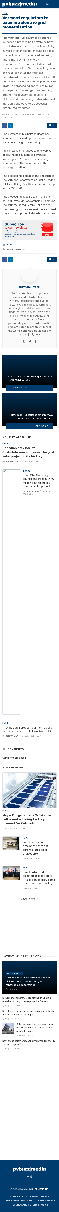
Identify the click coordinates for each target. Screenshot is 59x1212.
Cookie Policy (19, 1196)
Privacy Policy (39, 1196)
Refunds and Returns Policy (29, 1205)
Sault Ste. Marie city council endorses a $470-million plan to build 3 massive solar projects (39, 480)
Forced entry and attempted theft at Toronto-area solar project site (35, 847)
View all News (28, 898)
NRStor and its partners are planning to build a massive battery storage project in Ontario (26, 1000)
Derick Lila (11, 461)
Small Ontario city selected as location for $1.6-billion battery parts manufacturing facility (39, 877)
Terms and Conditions (18, 1200)
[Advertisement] (27, 927)
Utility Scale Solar (17, 250)
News (5, 13)
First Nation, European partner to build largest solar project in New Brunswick (27, 729)
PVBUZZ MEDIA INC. (39, 1189)
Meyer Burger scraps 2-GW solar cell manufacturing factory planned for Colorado (26, 819)
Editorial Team (32, 114)
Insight (6, 443)
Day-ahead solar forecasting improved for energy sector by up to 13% (28, 1043)
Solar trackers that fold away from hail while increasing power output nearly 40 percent (35, 1028)
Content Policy (45, 1200)
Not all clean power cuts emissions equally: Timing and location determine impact (28, 1013)
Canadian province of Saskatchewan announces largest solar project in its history (28, 452)
